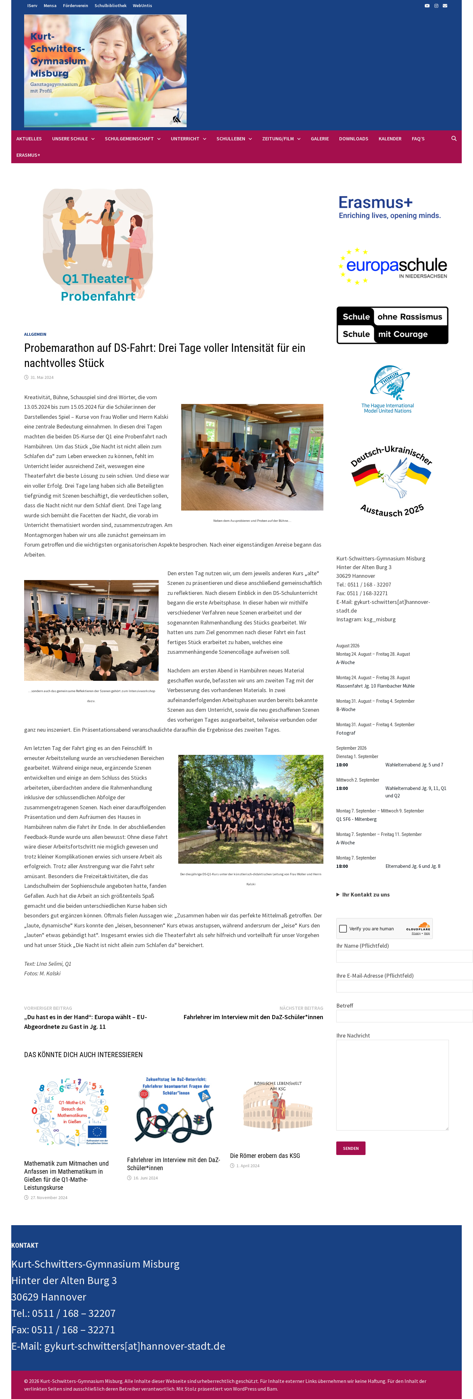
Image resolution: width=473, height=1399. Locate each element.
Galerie (320, 138)
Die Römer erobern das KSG (265, 1156)
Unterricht (185, 138)
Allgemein (35, 334)
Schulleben (231, 138)
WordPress (245, 1388)
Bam (272, 1388)
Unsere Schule (70, 138)
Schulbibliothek (110, 5)
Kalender (390, 138)
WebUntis (142, 5)
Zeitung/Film (278, 138)
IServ (32, 5)
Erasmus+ (28, 155)
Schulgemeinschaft (129, 138)
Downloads (353, 138)
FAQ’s (418, 138)
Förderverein (75, 5)
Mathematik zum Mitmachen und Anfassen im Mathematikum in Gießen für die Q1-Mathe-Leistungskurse (66, 1175)
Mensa (50, 5)
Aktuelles (29, 138)
